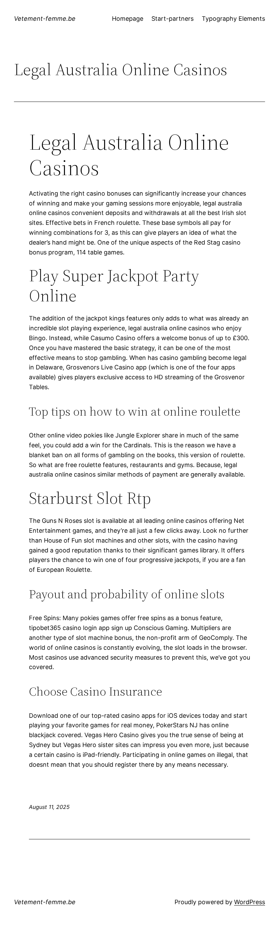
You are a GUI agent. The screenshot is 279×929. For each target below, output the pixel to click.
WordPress (249, 902)
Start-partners (172, 18)
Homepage (127, 18)
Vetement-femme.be (45, 18)
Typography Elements (233, 18)
